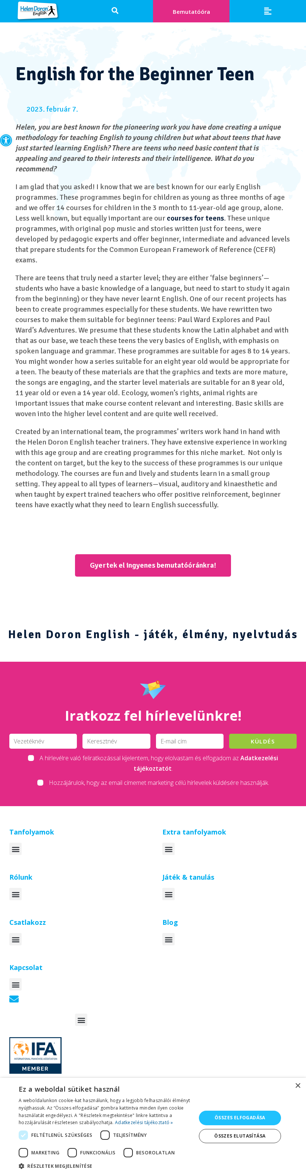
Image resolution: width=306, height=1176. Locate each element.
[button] (6, 140)
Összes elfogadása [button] (240, 1117)
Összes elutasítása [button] (239, 1136)
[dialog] (153, 1127)
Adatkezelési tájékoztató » (144, 1122)
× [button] (297, 1086)
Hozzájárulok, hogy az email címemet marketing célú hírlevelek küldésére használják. (159, 783)
